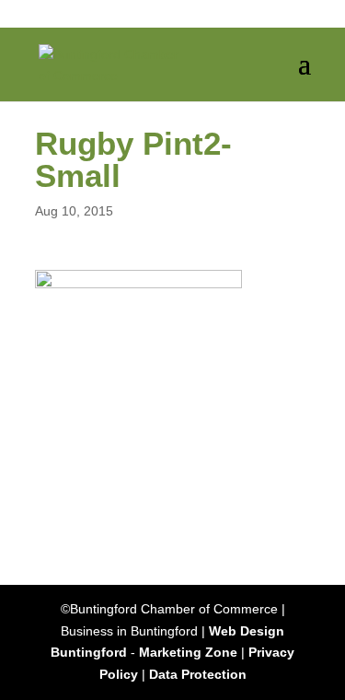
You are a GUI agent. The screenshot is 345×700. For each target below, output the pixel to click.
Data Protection (198, 674)
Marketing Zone (188, 652)
